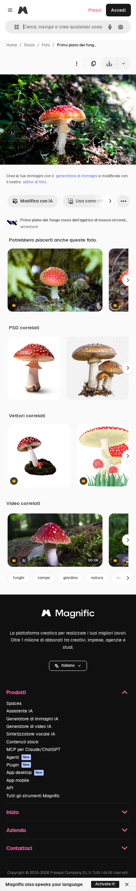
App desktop (24, 772)
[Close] (127, 884)
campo (44, 577)
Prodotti (16, 692)
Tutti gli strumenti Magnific (33, 796)
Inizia (12, 812)
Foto (46, 45)
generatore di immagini (77, 176)
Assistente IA (19, 711)
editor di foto (34, 182)
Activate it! (105, 884)
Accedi (118, 10)
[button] (68, 666)
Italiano (68, 665)
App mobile (17, 780)
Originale (42, 84)
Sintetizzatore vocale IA (30, 734)
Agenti (18, 757)
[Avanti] (110, 201)
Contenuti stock (22, 742)
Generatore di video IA (28, 726)
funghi (18, 577)
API (9, 788)
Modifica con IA (36, 201)
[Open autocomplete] (14, 27)
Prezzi (95, 10)
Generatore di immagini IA (32, 719)
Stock (29, 45)
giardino (70, 577)
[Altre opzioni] (76, 63)
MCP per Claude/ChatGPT (33, 749)
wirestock (29, 226)
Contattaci (19, 848)
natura (97, 577)
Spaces (14, 703)
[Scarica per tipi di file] (123, 63)
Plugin (18, 765)
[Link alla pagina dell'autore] (12, 223)
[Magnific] (68, 614)
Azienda (16, 830)
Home (11, 45)
